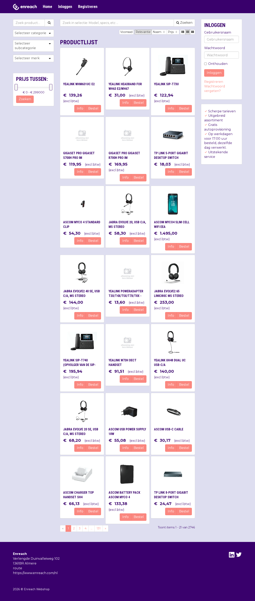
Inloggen (65, 6)
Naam (157, 32)
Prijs (171, 32)
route (17, 568)
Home (47, 6)
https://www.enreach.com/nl (35, 573)
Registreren (87, 6)
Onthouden (218, 64)
